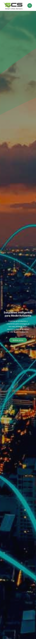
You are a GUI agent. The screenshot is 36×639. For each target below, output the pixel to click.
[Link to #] (29, 5)
